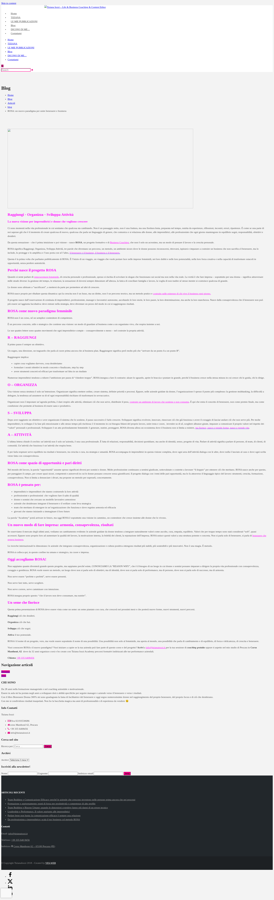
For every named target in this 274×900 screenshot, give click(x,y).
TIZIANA (12, 43)
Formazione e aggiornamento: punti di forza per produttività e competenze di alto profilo (51, 803)
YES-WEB (50, 863)
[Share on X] (10, 883)
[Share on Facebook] (10, 876)
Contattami (16, 33)
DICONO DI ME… (17, 55)
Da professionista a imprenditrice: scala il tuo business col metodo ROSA (44, 819)
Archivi (5, 760)
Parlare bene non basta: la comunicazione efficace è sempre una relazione (44, 815)
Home (11, 39)
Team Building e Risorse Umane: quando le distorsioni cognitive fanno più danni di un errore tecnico (58, 807)
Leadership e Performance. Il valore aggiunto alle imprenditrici (39, 811)
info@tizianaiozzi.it (263, 7)
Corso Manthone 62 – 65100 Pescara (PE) (34, 846)
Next (3, 675)
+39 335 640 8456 (241, 7)
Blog (10, 51)
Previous (5, 671)
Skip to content (8, 3)
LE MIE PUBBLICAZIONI (24, 21)
